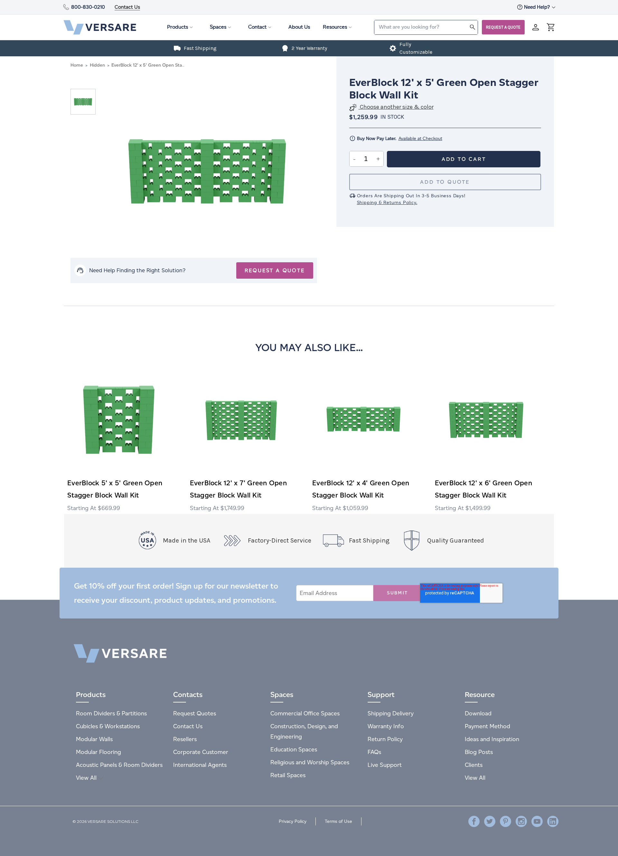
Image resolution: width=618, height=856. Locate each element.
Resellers (185, 739)
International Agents (200, 764)
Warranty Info (386, 726)
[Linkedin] (552, 821)
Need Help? (537, 7)
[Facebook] (474, 821)
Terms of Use (338, 821)
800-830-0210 (88, 7)
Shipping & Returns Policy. (387, 202)
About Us (299, 27)
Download (478, 713)
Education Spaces (293, 749)
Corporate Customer (200, 752)
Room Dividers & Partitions (111, 713)
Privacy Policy (292, 821)
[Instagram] (521, 821)
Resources (335, 27)
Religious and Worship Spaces (309, 762)
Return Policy (385, 739)
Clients (473, 764)
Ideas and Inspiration (492, 739)
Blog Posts (479, 752)
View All (87, 777)
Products (177, 27)
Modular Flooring (98, 752)
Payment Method (487, 726)
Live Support (385, 764)
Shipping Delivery (391, 713)
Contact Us (127, 7)
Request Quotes (194, 713)
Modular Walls (94, 739)
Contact (257, 27)
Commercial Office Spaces (305, 713)
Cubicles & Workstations (108, 726)
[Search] (472, 27)
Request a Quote (503, 27)
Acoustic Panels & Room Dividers (119, 764)
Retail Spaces (287, 775)
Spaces (218, 27)
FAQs (374, 752)
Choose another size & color (396, 107)
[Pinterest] (505, 821)
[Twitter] (489, 821)
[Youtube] (537, 821)
